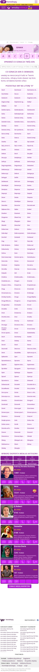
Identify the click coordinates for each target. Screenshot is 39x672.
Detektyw (17, 201)
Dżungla (17, 448)
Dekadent (30, 165)
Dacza (16, 94)
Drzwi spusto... (6, 333)
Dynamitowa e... (7, 360)
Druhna (29, 309)
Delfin (16, 177)
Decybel (29, 153)
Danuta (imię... (6, 130)
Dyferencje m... (32, 352)
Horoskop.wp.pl (14, 42)
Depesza (17, 189)
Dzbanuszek (5, 384)
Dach (3, 90)
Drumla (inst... (6, 317)
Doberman (5, 229)
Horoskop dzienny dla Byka (8, 638)
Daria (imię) (5, 134)
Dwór (3, 352)
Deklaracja (17, 169)
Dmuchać (17, 225)
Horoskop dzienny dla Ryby (8, 634)
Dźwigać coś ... (18, 440)
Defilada (17, 161)
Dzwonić (30, 432)
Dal (15, 106)
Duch (3, 337)
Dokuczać (30, 245)
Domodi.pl (14, 663)
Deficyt (4, 161)
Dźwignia (30, 440)
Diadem (4, 213)
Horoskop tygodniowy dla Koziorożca (27, 629)
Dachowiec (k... (32, 90)
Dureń (4, 345)
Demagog (30, 181)
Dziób (16, 424)
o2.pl (25, 666)
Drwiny (16, 321)
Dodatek (17, 237)
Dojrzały (30, 241)
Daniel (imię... (31, 126)
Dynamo (17, 360)
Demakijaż (5, 185)
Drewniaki (30, 289)
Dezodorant (31, 205)
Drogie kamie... (32, 301)
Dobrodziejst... (31, 233)
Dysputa (29, 372)
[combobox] (19, 67)
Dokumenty (5, 249)
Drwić (3, 321)
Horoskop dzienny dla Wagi (8, 648)
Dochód (4, 237)
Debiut (4, 153)
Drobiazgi (30, 293)
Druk (3, 313)
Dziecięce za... (6, 396)
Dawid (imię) (31, 138)
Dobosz (16, 229)
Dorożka (4, 269)
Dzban (16, 380)
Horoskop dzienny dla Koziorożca (6, 629)
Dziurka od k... (6, 428)
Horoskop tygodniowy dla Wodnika (27, 633)
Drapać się (17, 285)
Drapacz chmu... (7, 285)
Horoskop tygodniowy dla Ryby (29, 636)
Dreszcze (17, 289)
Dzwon (4, 432)
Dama (3, 118)
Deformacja (31, 161)
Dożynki (4, 273)
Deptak (29, 193)
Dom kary (30, 253)
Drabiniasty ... (31, 277)
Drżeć (16, 333)
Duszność (4, 348)
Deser (3, 197)
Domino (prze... (19, 257)
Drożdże (4, 309)
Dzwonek (17, 432)
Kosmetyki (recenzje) (8, 666)
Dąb (15, 142)
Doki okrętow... (6, 245)
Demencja (17, 185)
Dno (28, 225)
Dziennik (17, 404)
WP (7, 42)
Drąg (3, 289)
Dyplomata (30, 364)
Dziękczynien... (6, 420)
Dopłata (17, 265)
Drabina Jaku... (19, 277)
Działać (16, 388)
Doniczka (4, 261)
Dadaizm (4, 98)
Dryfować (30, 321)
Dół (15, 273)
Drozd (29, 305)
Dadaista (30, 94)
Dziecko (17, 396)
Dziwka (16, 428)
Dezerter (17, 205)
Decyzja (4, 157)
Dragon (16, 281)
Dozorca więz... (32, 269)
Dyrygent (17, 368)
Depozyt (4, 193)
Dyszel (4, 376)
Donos (16, 261)
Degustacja (18, 165)
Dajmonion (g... (19, 102)
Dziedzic (4, 400)
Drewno (17, 293)
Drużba (29, 317)
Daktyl (29, 102)
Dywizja (29, 376)
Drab (28, 273)
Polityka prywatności (8, 661)
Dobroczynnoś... (19, 233)
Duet (3, 341)
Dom (15, 253)
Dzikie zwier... (6, 424)
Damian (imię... (19, 118)
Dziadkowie (5, 388)
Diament (17, 213)
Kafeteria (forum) (25, 663)
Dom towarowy (6, 257)
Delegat (4, 177)
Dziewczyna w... (32, 412)
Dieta (29, 213)
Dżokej (4, 448)
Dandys (4, 126)
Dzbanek (30, 380)
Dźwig (4, 440)
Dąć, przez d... (6, 145)
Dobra (29, 229)
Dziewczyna (5, 412)
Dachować (17, 90)
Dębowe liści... (6, 209)
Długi (3, 221)
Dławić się (17, 217)
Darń (28, 134)
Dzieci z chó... (31, 392)
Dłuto (29, 221)
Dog (3, 241)
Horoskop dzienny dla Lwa (8, 644)
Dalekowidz (31, 110)
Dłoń (28, 217)
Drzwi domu (31, 329)
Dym (15, 356)
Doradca (30, 265)
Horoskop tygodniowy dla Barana (27, 638)
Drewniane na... (6, 293)
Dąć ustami (30, 142)
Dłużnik (4, 225)
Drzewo (29, 325)
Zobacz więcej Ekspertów (19, 586)
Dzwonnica (5, 436)
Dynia (29, 360)
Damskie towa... (19, 122)
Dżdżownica (5, 444)
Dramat (29, 281)
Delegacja (30, 173)
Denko (29, 185)
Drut (15, 317)
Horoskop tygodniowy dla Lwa (29, 649)
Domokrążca (31, 257)
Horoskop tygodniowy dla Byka (29, 641)
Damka (29, 118)
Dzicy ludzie (31, 388)
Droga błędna (31, 297)
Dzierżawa (30, 408)
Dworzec (17, 348)
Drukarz (29, 313)
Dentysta (4, 189)
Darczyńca (30, 130)
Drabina (4, 277)
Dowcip (16, 269)
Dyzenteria (5, 380)
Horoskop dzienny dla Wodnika (9, 632)
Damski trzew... (6, 122)
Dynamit (30, 356)
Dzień (3, 408)
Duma (29, 341)
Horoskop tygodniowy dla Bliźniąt (27, 644)
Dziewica (4, 416)
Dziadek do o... (31, 384)
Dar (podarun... (19, 130)
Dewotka (4, 205)
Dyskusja (17, 372)
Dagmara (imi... (32, 98)
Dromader (17, 305)
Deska (16, 197)
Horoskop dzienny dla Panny (8, 646)
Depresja (17, 193)
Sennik (22, 42)
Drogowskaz (6, 305)
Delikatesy (30, 177)
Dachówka (5, 94)
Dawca (16, 138)
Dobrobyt (5, 233)
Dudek (29, 337)
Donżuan (4, 265)
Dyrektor (4, 368)
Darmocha (17, 134)
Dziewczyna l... (19, 412)
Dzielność (5, 404)
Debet (29, 149)
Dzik (15, 420)
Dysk (3, 372)
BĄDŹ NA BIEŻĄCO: (30, 620)
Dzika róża (30, 420)
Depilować (30, 189)
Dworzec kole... (32, 348)
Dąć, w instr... (18, 145)
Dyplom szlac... (19, 364)
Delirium (17, 181)
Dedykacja (17, 157)
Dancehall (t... (31, 122)
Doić (15, 241)
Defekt (29, 157)
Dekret (16, 173)
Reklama (20, 661)
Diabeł (29, 209)
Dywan (16, 376)
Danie (16, 126)
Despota (29, 197)
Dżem (16, 444)
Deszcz (4, 201)
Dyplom (4, 364)
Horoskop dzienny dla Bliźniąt (9, 640)
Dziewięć (17, 416)
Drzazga (4, 325)
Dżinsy (29, 444)
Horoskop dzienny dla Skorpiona (6, 651)
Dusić (16, 345)
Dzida (16, 392)
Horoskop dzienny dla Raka (8, 642)
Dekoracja (5, 173)
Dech (16, 153)
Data (3, 138)
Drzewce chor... (19, 325)
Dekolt (29, 169)
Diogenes (5, 217)
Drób (16, 309)
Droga (16, 297)
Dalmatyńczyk (18, 114)
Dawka (4, 142)
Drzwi (16, 329)
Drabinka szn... (6, 281)
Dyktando (5, 356)
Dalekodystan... (19, 110)
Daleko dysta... (6, 110)
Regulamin (26, 658)
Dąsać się (30, 145)
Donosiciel (30, 261)
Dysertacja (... (31, 368)
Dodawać (30, 237)
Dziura (29, 424)
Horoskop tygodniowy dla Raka (29, 647)
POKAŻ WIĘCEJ (19, 654)
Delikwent (5, 181)
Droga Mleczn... (6, 301)
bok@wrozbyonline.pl (14, 658)
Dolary (16, 249)
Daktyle (4, 106)
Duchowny (17, 337)
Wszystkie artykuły (31, 661)
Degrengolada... (7, 165)
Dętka (16, 209)
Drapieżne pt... (31, 285)
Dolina (4, 253)
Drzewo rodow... (4, 328)
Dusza (29, 345)
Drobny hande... (7, 297)
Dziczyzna (5, 392)
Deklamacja (5, 169)
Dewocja (30, 201)
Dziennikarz (31, 404)
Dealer (4, 149)
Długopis (17, 221)
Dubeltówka (31, 333)
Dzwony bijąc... (19, 436)
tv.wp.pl (19, 666)
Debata (16, 149)
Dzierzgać (17, 408)
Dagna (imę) (5, 102)
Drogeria (17, 301)
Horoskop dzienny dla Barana (9, 636)
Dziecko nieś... (31, 396)
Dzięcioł (29, 416)
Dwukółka (17, 352)
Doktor (16, 245)
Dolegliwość (31, 249)
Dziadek (17, 384)
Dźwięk (29, 436)
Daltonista (30, 114)
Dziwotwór (30, 428)
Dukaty (16, 341)
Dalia (3, 114)
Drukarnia (17, 313)
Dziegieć (30, 400)
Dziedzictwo (18, 400)
